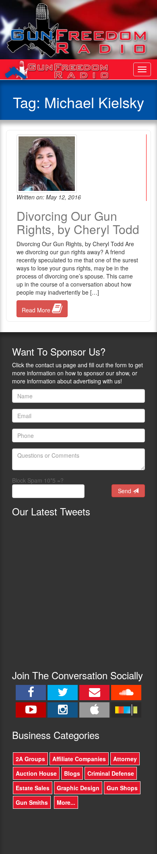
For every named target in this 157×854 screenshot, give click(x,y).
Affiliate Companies (79, 759)
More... (66, 802)
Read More (37, 310)
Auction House (36, 773)
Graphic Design (78, 788)
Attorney (125, 759)
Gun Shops (122, 788)
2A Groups (30, 759)
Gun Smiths (32, 802)
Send (125, 491)
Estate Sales (33, 788)
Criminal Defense (110, 773)
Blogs (72, 773)
